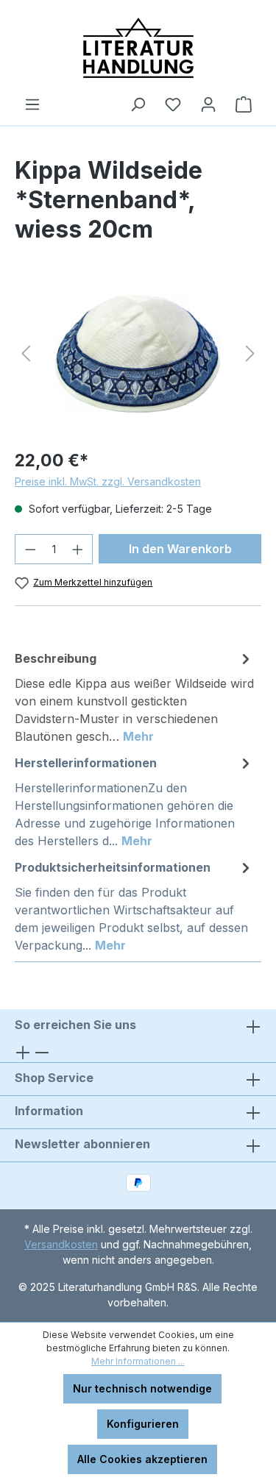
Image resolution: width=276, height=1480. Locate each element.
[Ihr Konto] (208, 104)
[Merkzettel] (173, 104)
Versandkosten (61, 1244)
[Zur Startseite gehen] (138, 48)
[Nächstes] (250, 353)
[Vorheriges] (26, 353)
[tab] (134, 696)
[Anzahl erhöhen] (78, 549)
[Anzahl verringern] (30, 549)
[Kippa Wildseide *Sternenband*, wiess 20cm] (138, 353)
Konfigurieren (143, 1423)
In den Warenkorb (180, 548)
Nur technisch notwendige (142, 1388)
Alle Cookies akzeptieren (142, 1459)
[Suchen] (137, 104)
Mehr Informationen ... (138, 1361)
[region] (138, 353)
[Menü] (32, 104)
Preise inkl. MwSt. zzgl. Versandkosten (108, 481)
